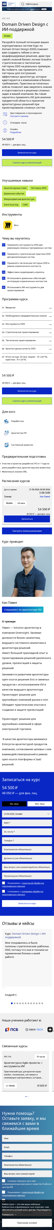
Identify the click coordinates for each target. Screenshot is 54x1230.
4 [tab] (20, 1003)
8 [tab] (31, 1003)
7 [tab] (28, 1003)
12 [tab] (42, 1003)
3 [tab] (17, 1003)
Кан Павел (45, 496)
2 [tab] (14, 1003)
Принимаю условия (27, 1222)
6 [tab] (25, 1003)
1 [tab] (12, 1003)
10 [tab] (37, 1003)
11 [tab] (39, 1003)
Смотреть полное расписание (27, 531)
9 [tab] (34, 1003)
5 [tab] (23, 1003)
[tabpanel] (27, 963)
